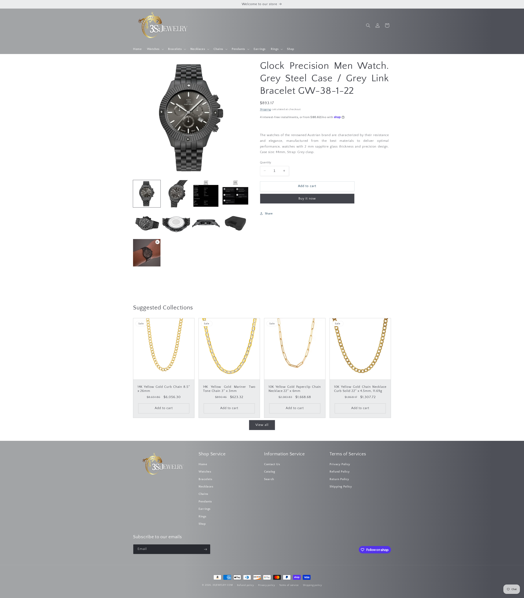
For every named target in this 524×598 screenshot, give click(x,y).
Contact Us (272, 464)
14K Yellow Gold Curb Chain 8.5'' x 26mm (164, 389)
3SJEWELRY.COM (222, 585)
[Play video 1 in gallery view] (146, 252)
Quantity (265, 162)
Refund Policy (340, 472)
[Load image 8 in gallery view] (235, 223)
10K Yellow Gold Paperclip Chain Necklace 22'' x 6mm (295, 389)
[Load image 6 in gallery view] (176, 223)
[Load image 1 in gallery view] (146, 194)
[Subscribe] (205, 549)
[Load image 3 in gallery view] (206, 194)
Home (203, 464)
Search (269, 479)
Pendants (205, 501)
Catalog (269, 472)
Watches (205, 472)
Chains (203, 494)
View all (261, 425)
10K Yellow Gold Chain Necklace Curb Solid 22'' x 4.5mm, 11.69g (360, 389)
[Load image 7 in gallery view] (206, 223)
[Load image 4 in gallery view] (235, 194)
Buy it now (307, 198)
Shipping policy (312, 585)
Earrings (205, 509)
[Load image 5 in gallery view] (146, 223)
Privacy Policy (340, 464)
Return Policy (339, 479)
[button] (154, 49)
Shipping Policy (341, 486)
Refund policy (245, 585)
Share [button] (269, 213)
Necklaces (206, 486)
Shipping (265, 109)
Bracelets (205, 479)
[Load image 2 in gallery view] (176, 194)
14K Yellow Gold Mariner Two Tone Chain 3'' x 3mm (229, 389)
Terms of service (289, 585)
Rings (202, 516)
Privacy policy (266, 585)
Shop (202, 524)
